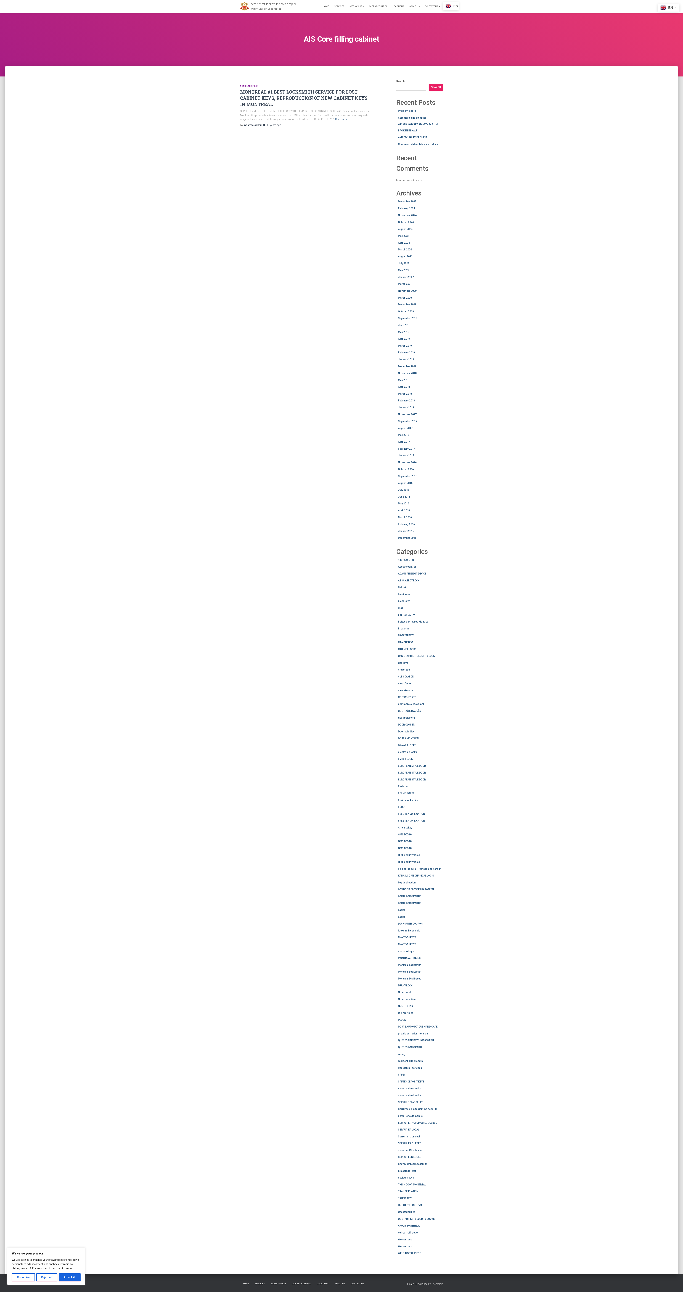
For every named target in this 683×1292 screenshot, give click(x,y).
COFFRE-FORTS (407, 697)
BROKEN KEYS (406, 635)
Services (339, 6)
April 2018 (404, 386)
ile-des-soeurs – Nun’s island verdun (419, 868)
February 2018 (406, 400)
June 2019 (404, 325)
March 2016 (405, 517)
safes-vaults (356, 6)
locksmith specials (409, 930)
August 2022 (405, 256)
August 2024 (405, 229)
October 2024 (406, 222)
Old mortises (405, 1013)
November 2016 (407, 462)
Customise (23, 1277)
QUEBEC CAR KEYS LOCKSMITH (416, 1040)
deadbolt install (407, 717)
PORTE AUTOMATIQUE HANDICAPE (418, 1026)
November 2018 (407, 373)
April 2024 (404, 242)
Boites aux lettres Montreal (413, 621)
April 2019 (404, 338)
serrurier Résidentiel (410, 1150)
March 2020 (405, 297)
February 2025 (406, 208)
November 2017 (407, 414)
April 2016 (404, 510)
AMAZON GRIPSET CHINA (412, 137)
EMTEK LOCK (405, 759)
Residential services (410, 1067)
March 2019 (405, 345)
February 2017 (406, 448)
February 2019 (406, 352)
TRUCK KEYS (405, 1198)
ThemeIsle (437, 1284)
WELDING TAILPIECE (409, 1253)
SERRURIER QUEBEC (409, 1143)
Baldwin (402, 587)
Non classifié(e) (249, 86)
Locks (401, 910)
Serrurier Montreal (409, 1136)
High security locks (409, 855)
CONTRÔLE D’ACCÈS (409, 710)
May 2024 (403, 235)
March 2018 (405, 393)
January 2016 (406, 531)
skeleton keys (406, 1177)
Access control (407, 566)
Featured (403, 786)
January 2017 (406, 455)
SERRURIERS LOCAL (409, 1157)
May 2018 (403, 380)
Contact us (431, 6)
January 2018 (406, 407)
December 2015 (407, 537)
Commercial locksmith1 (412, 117)
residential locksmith (410, 1061)
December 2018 (407, 366)
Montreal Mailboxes (409, 978)
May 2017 (403, 434)
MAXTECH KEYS (407, 937)
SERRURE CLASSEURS (410, 1102)
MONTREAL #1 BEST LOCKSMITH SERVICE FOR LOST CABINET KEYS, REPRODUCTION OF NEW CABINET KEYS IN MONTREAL (303, 98)
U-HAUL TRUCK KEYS (410, 1205)
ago (274, 125)
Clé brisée (404, 669)
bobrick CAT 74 (406, 614)
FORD (401, 807)
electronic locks (407, 752)
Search (400, 81)
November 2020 (407, 290)
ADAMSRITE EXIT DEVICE (412, 573)
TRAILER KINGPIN (408, 1191)
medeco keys (406, 951)
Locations (398, 6)
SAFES (402, 1074)
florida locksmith (408, 800)
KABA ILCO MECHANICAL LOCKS (416, 875)
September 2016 (407, 476)
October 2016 (406, 469)
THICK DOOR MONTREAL (412, 1184)
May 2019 (403, 332)
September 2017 (407, 421)
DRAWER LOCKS (407, 745)
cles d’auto (404, 683)
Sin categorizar (407, 1170)
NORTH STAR (405, 1006)
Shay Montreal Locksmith (412, 1164)
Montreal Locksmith (409, 964)
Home (326, 6)
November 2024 (407, 215)
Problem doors (407, 110)
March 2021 (405, 283)
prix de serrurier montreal (413, 1033)
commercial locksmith (411, 704)
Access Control (378, 6)
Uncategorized (406, 1212)
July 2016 (403, 489)
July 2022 (403, 263)
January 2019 (406, 359)
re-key (402, 1054)
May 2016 (403, 503)
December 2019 (407, 304)
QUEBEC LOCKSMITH (410, 1047)
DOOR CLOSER (406, 724)
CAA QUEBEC (405, 642)
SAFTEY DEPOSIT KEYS (411, 1081)
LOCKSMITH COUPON (410, 923)
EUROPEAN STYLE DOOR (412, 765)
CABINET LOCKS (407, 649)
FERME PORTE (406, 793)
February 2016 (406, 524)
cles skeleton (406, 690)
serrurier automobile (410, 1115)
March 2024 (405, 249)
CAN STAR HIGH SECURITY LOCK (416, 656)
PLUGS (402, 1019)
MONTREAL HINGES (409, 958)
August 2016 (405, 483)
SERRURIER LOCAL (408, 1129)
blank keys (404, 594)
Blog (401, 608)
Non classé (404, 992)
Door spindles (406, 731)
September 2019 (407, 318)
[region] (46, 1266)
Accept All (69, 1277)
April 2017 (404, 441)
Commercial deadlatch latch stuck (418, 144)
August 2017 (405, 428)
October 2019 (406, 311)
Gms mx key (405, 827)
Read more (341, 119)
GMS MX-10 (405, 834)
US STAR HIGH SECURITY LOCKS (416, 1218)
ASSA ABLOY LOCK (408, 580)
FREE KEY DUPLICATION (411, 813)
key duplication (407, 882)
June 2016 (404, 496)
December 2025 (407, 201)
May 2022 (403, 270)
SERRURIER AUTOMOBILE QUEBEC (417, 1122)
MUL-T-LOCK (405, 985)
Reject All (46, 1277)
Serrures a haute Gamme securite (417, 1109)
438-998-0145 (406, 559)
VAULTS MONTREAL (409, 1225)
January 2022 (406, 277)
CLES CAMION (406, 676)
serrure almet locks (409, 1088)
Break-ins (403, 628)
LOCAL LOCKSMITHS (410, 896)
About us (414, 6)
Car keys (403, 662)
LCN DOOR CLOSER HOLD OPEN (416, 889)
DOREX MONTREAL (409, 738)
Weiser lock (405, 1239)
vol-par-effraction (408, 1232)
